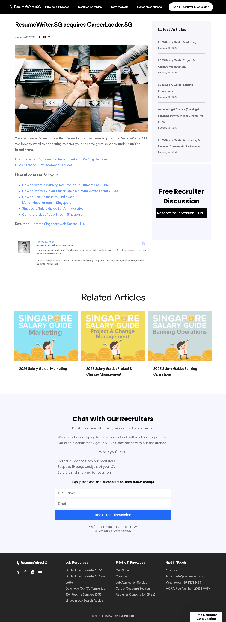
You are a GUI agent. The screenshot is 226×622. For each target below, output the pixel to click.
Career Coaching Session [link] (133, 588)
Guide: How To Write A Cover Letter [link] (85, 579)
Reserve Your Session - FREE (181, 213)
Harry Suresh (46, 241)
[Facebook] (144, 243)
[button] (206, 617)
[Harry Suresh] (24, 253)
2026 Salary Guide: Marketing (177, 42)
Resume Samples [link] (90, 6)
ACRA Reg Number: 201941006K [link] (188, 588)
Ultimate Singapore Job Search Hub (57, 224)
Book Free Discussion (113, 514)
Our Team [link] (172, 570)
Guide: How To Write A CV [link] (83, 570)
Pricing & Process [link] (57, 6)
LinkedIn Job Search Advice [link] (84, 600)
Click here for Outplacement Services (43, 165)
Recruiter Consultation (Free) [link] (135, 594)
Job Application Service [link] (131, 582)
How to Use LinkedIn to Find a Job (48, 197)
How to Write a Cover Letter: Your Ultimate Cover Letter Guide (70, 191)
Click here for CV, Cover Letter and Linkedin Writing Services (61, 159)
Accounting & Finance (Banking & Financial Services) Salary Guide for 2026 (180, 115)
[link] (24, 7)
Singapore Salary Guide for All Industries (52, 208)
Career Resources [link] (149, 6)
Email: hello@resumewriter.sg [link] (185, 576)
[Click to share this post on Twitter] (44, 37)
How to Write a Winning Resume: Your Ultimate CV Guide (65, 185)
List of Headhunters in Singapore (46, 203)
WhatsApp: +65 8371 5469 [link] (183, 582)
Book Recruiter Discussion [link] (191, 6)
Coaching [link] (122, 576)
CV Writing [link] (123, 570)
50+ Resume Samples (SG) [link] (83, 594)
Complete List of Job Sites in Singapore (52, 214)
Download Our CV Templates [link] (85, 588)
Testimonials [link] (119, 6)
